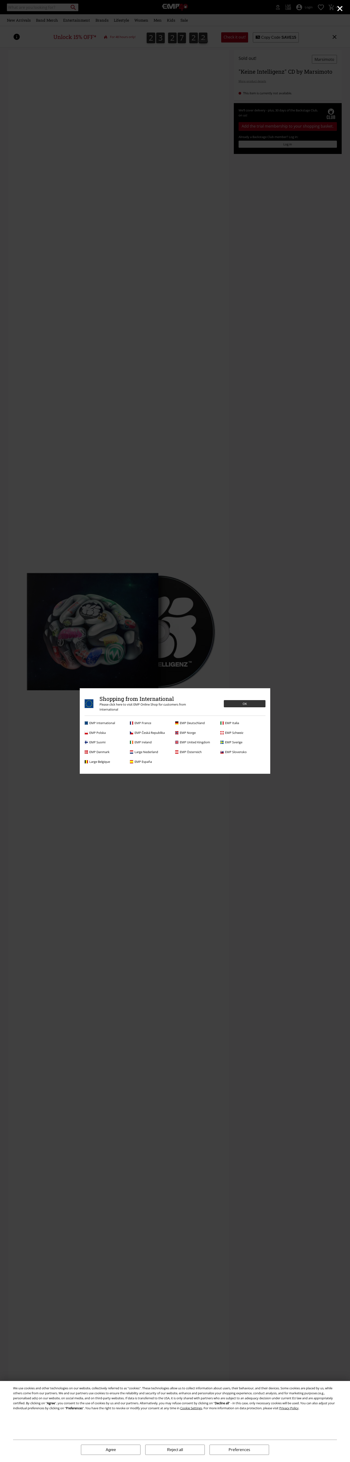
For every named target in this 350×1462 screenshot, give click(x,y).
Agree (111, 1450)
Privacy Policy (289, 1408)
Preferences (239, 1449)
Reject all (175, 1450)
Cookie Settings (191, 1408)
